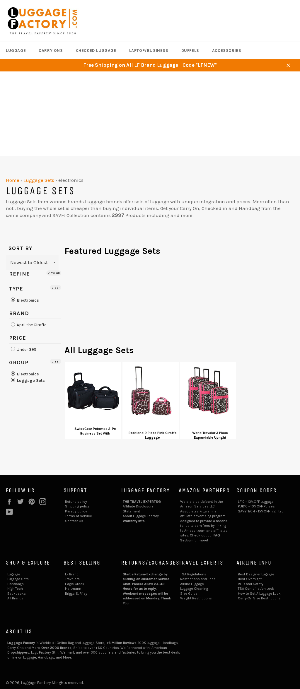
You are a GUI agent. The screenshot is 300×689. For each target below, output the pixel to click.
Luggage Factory (36, 683)
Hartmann (73, 589)
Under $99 (26, 349)
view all (54, 273)
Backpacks (16, 593)
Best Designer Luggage (256, 574)
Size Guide (188, 593)
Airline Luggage (192, 584)
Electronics (27, 300)
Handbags (15, 584)
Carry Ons (51, 50)
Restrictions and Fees (198, 579)
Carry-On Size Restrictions (259, 598)
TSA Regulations (193, 574)
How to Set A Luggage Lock (259, 593)
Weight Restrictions (196, 598)
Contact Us (74, 521)
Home (12, 180)
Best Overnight (250, 579)
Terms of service (78, 516)
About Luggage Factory (141, 516)
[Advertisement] (150, 115)
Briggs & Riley (76, 593)
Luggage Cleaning (194, 589)
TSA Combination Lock (256, 589)
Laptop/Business (148, 50)
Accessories (226, 50)
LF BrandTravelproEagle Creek (74, 579)
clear (56, 287)
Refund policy (76, 502)
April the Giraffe (31, 324)
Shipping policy (77, 506)
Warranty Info (134, 521)
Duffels (190, 50)
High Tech (15, 589)
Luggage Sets (38, 180)
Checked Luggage (96, 50)
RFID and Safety (250, 584)
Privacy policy (76, 511)
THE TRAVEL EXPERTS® (142, 502)
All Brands (15, 598)
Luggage (16, 50)
